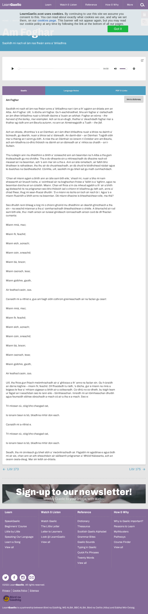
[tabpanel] (74, 280)
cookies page (47, 20)
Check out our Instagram (23, 577)
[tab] (23, 90)
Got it (118, 29)
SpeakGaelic (12, 521)
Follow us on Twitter (5, 577)
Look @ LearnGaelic (53, 536)
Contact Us (31, 577)
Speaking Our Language (19, 536)
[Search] (142, 4)
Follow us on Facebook (14, 577)
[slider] (59, 68)
